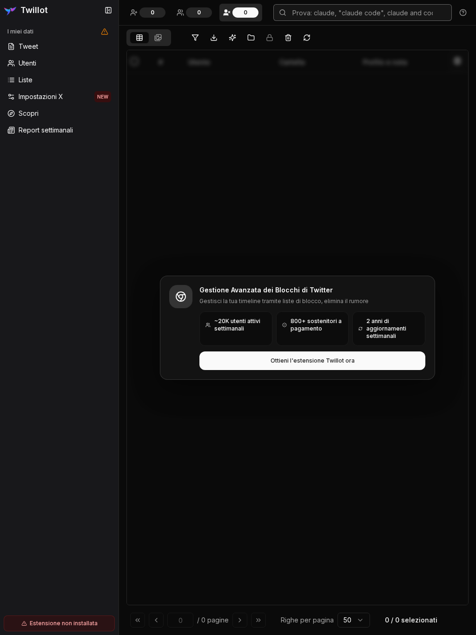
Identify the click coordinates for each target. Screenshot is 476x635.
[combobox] (353, 620)
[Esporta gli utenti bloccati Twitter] (214, 37)
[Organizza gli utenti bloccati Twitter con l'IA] (232, 37)
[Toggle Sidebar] (118, 317)
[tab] (139, 37)
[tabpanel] (297, 340)
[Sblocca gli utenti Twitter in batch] (288, 37)
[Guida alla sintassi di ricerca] (463, 12)
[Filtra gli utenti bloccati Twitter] (195, 37)
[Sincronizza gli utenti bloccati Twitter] (307, 37)
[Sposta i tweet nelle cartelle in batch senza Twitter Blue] (251, 37)
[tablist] (148, 37)
